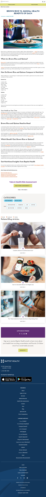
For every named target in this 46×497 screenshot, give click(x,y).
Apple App (9, 118)
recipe (42, 151)
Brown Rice (20, 204)
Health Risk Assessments (22, 185)
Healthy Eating (11, 207)
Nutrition (19, 207)
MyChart (23, 475)
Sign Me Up (22, 350)
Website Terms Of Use (23, 485)
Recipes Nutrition (11, 204)
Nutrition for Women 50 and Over (8, 175)
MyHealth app (4, 113)
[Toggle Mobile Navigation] (44, 2)
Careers (23, 403)
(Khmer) (23, 450)
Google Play (15, 118)
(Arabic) (23, 421)
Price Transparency (23, 414)
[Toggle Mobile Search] (42, 2)
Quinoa (2, 67)
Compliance (23, 487)
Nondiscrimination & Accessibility (23, 490)
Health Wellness (8, 200)
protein (21, 128)
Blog (23, 409)
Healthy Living (18, 200)
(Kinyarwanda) (23, 457)
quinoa (33, 53)
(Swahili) (23, 444)
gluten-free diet (13, 133)
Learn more (36, 117)
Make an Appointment (23, 472)
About (23, 390)
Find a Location (11, 4)
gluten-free (30, 135)
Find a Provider (34, 4)
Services (23, 396)
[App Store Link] (8, 379)
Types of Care (23, 393)
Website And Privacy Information (23, 482)
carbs (36, 51)
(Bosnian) (23, 452)
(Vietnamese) (23, 439)
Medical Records (23, 398)
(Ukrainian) (23, 442)
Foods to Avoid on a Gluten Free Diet (9, 176)
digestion (29, 146)
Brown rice (3, 62)
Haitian (23, 447)
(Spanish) (23, 437)
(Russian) (23, 434)
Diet (27, 204)
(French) (23, 426)
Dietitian (33, 204)
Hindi (23, 455)
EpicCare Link (23, 411)
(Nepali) (23, 431)
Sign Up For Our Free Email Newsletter (9, 174)
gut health (7, 145)
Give (23, 406)
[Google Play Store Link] (24, 379)
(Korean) (23, 429)
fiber (38, 63)
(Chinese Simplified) (23, 423)
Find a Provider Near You (6, 172)
